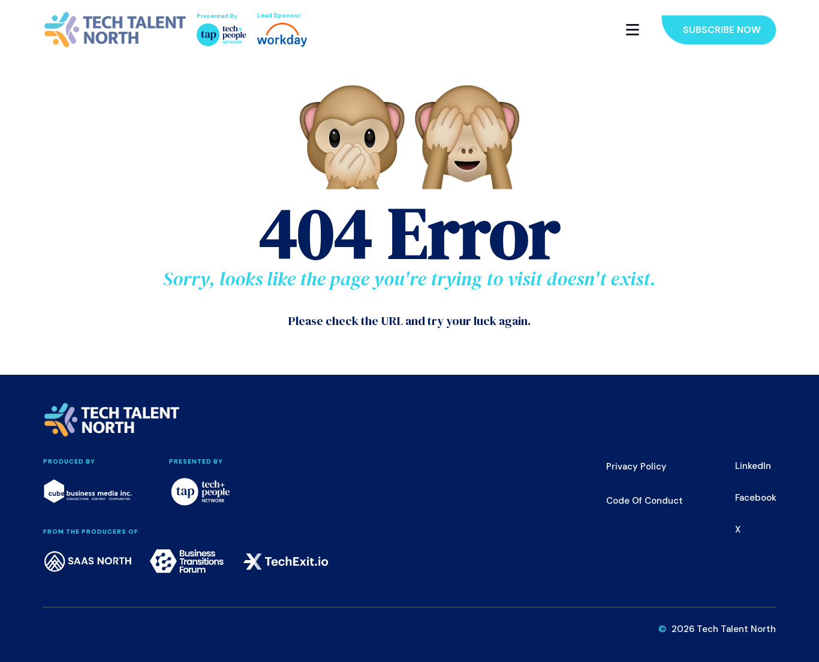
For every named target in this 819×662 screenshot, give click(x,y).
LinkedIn (753, 466)
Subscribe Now (722, 29)
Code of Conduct (644, 501)
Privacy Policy (636, 467)
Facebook (755, 498)
